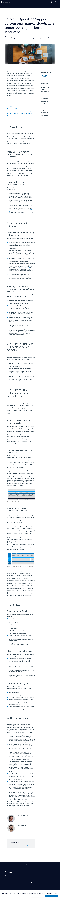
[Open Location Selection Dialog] (52, 2)
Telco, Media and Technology (45, 76)
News (32, 882)
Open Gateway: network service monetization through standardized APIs (45, 102)
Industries (7, 879)
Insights (10, 15)
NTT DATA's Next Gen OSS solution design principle (20, 111)
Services (19, 879)
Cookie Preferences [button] (11, 894)
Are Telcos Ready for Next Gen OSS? (18, 845)
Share (57, 5)
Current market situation (14, 108)
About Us (46, 879)
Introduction (11, 106)
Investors (20, 882)
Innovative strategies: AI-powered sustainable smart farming (46, 113)
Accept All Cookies (51, 896)
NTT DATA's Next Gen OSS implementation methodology (21, 113)
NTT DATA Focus (15, 15)
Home (6, 15)
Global (10, 875)
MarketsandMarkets (23, 267)
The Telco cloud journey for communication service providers (45, 90)
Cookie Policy (21, 894)
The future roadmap (13, 118)
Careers (6, 882)
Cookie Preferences (37, 896)
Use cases (11, 115)
